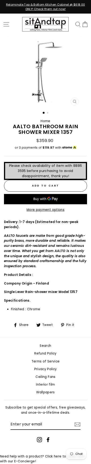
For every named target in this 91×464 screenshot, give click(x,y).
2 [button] (48, 113)
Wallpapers (45, 392)
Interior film (45, 384)
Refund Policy (45, 353)
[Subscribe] (77, 424)
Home (45, 121)
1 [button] (44, 113)
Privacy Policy (45, 369)
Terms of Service (46, 361)
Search (45, 345)
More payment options (45, 210)
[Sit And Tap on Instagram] (39, 439)
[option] (45, 6)
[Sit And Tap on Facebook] (48, 439)
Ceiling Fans (45, 377)
